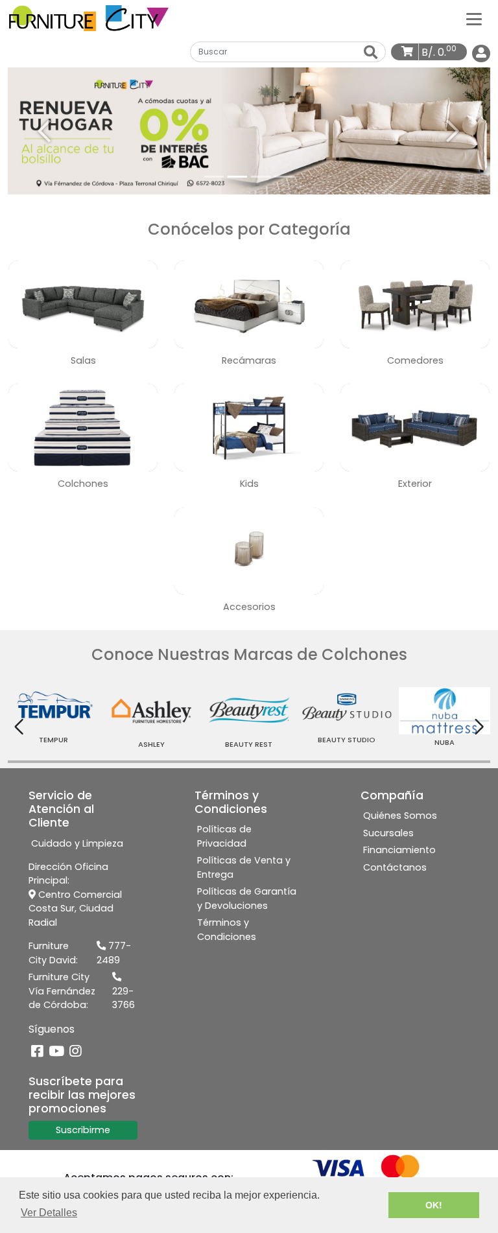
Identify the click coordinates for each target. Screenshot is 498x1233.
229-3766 (123, 998)
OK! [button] (433, 1205)
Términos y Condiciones (226, 929)
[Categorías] (474, 18)
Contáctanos (395, 867)
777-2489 (114, 953)
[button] (44, 130)
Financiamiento (399, 849)
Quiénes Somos (400, 815)
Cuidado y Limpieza (77, 843)
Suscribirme (83, 1129)
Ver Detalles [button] (49, 1212)
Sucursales (388, 833)
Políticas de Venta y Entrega (243, 867)
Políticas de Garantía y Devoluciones (246, 898)
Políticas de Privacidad (224, 836)
